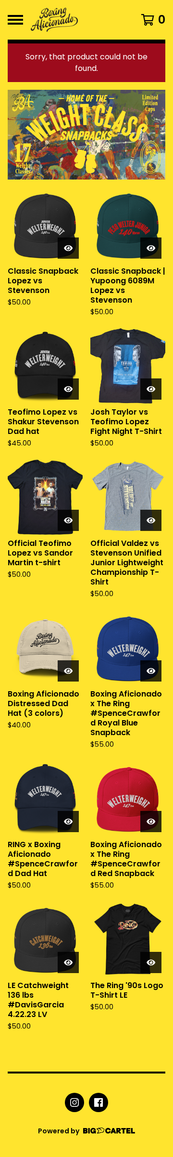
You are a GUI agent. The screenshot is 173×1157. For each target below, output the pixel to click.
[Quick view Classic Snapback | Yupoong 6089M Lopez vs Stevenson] (150, 248)
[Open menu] (15, 20)
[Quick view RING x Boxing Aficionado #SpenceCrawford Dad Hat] (68, 821)
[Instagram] (74, 1102)
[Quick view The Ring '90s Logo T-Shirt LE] (150, 962)
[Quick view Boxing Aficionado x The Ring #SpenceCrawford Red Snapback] (150, 821)
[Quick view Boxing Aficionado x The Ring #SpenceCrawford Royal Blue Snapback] (150, 671)
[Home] (78, 20)
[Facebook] (98, 1102)
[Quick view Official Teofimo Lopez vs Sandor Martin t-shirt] (68, 520)
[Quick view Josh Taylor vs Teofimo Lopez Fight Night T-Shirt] (150, 389)
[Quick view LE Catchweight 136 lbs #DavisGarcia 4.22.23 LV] (68, 962)
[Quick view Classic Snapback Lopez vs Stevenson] (68, 248)
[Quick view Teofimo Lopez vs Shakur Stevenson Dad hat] (68, 389)
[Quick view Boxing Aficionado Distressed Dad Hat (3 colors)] (68, 671)
